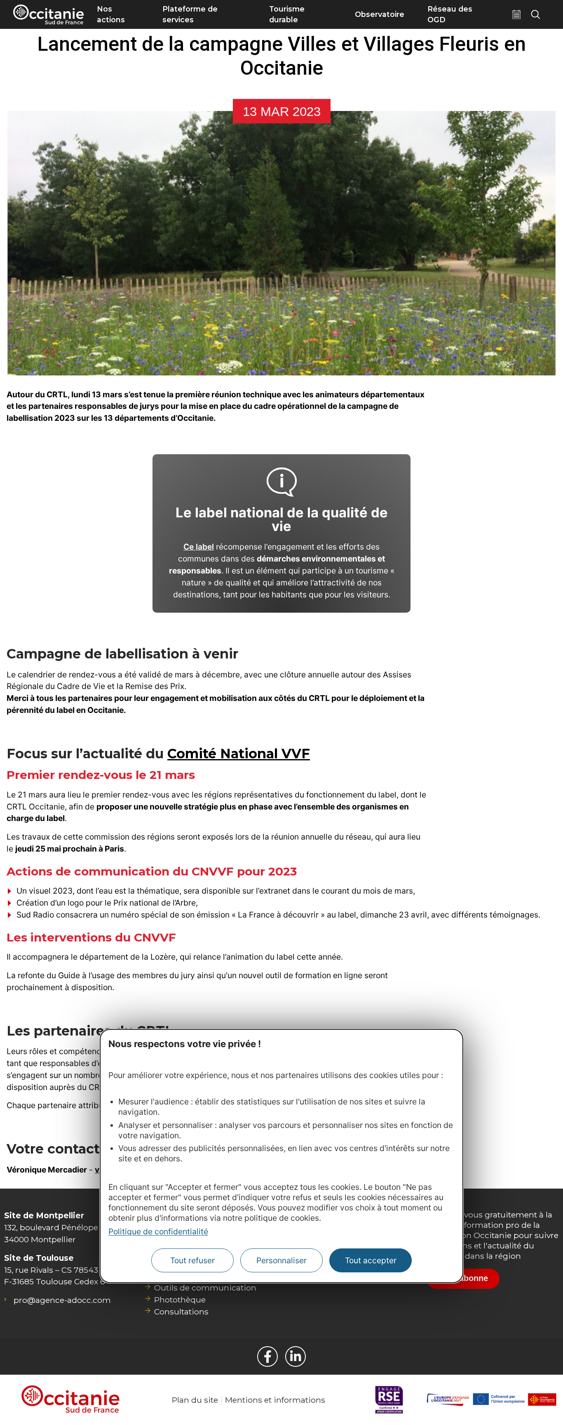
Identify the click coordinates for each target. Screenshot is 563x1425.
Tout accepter (370, 1261)
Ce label (198, 547)
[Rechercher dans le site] (535, 14)
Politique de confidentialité (158, 1232)
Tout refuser (192, 1261)
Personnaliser (281, 1261)
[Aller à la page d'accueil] (48, 14)
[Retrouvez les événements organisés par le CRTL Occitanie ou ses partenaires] (516, 14)
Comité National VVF (238, 754)
